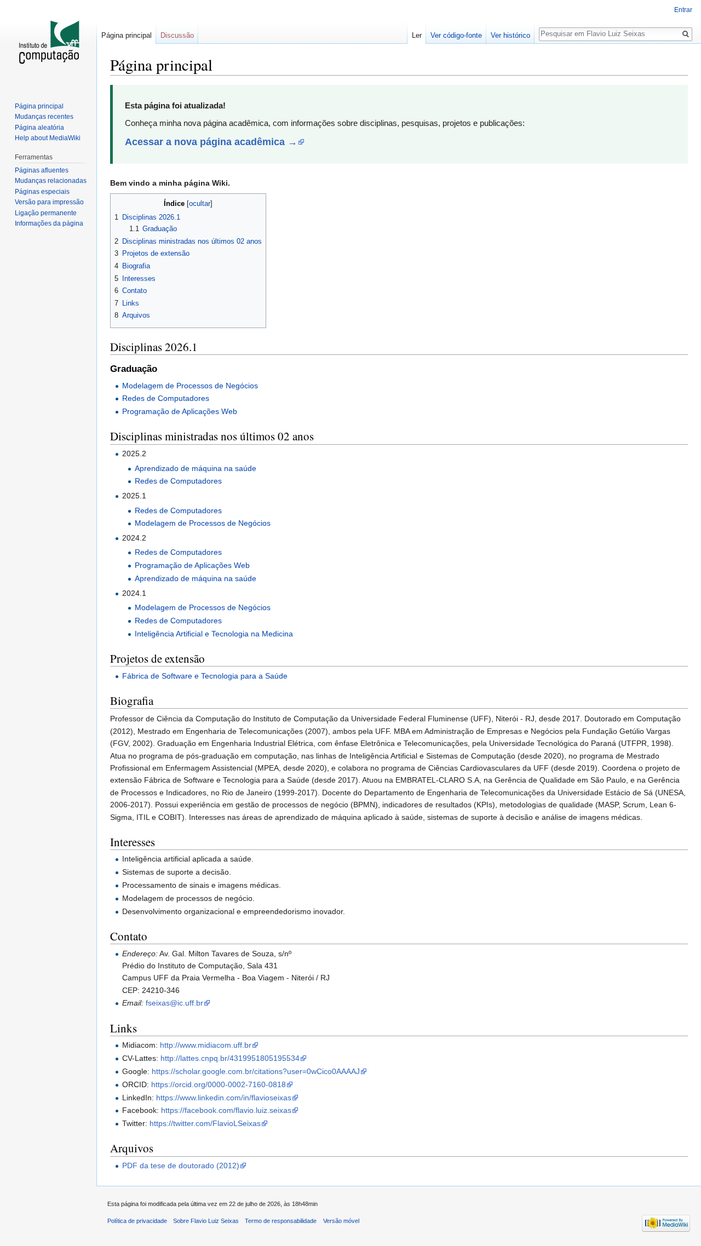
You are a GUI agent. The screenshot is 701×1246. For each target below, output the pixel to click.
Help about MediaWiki (48, 138)
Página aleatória (39, 127)
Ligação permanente (46, 213)
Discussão (177, 35)
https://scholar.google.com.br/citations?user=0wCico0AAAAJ (256, 1071)
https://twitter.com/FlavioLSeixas (205, 1123)
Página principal (126, 35)
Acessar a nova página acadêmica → (211, 141)
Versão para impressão (49, 202)
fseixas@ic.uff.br (174, 1002)
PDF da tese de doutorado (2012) (180, 1165)
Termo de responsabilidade (281, 1221)
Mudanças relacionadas (51, 181)
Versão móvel (341, 1221)
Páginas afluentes (41, 170)
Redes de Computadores (165, 398)
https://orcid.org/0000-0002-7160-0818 (218, 1084)
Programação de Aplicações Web (179, 411)
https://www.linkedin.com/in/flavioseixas (223, 1097)
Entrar (683, 10)
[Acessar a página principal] (48, 44)
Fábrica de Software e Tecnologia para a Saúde (205, 675)
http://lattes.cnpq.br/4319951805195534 (230, 1058)
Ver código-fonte (456, 35)
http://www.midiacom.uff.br (205, 1045)
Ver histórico (510, 35)
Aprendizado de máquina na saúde (195, 468)
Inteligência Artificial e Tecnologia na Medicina (214, 633)
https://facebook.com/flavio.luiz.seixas (226, 1110)
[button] (120, 202)
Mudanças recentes (44, 116)
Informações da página (49, 223)
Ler (417, 35)
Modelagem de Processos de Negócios (190, 385)
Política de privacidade (137, 1221)
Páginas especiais (42, 192)
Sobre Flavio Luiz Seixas (206, 1221)
